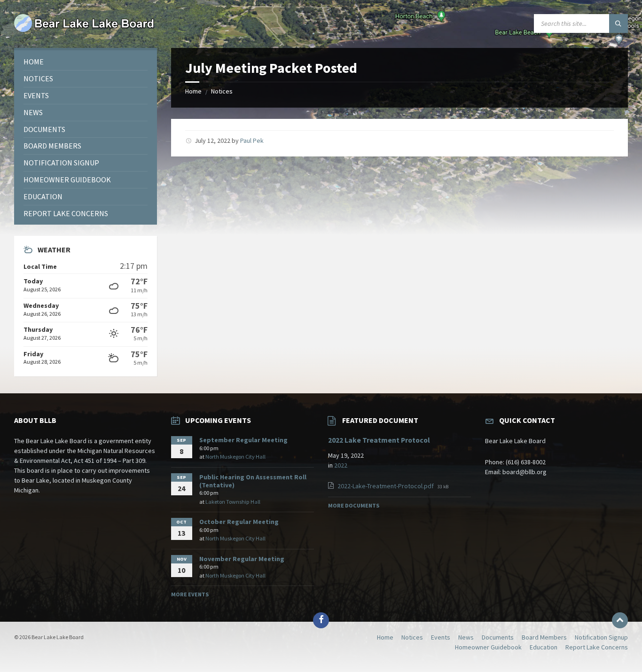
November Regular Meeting (241, 559)
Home (193, 91)
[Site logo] (84, 29)
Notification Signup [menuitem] (601, 637)
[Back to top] (620, 620)
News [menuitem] (466, 637)
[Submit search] (618, 23)
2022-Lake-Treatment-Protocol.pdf (386, 486)
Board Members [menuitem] (544, 637)
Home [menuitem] (385, 637)
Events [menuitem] (440, 637)
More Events (190, 594)
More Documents (353, 505)
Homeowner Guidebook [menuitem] (488, 647)
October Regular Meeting (239, 521)
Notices (222, 91)
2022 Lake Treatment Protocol (379, 440)
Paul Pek (252, 140)
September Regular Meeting (243, 440)
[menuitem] (85, 62)
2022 (340, 465)
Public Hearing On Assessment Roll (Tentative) (252, 481)
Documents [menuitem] (498, 637)
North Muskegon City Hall (235, 456)
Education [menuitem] (543, 647)
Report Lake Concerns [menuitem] (596, 647)
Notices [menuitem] (412, 637)
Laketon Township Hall (232, 501)
